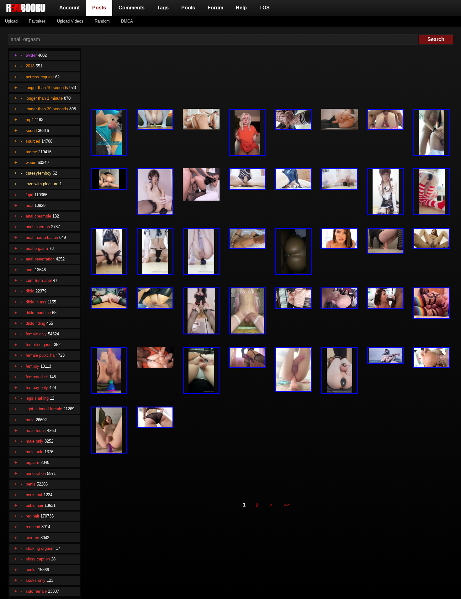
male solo (34, 451)
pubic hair (34, 505)
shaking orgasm (40, 548)
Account (69, 7)
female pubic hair (41, 355)
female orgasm (39, 344)
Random (102, 21)
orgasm (32, 462)
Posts (100, 7)
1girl (29, 194)
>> (286, 504)
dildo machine (38, 312)
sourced (33, 141)
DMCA (127, 21)
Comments (132, 7)
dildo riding (35, 323)
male (30, 420)
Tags (163, 7)
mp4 (30, 119)
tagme (31, 152)
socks (31, 569)
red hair (32, 516)
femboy (32, 366)
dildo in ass (36, 302)
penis (30, 484)
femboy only (37, 387)
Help (241, 7)
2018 (30, 66)
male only (34, 441)
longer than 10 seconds (47, 87)
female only (36, 334)
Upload (11, 21)
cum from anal (39, 280)
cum (30, 269)
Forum (215, 7)
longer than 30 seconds (47, 109)
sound (31, 130)
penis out (34, 494)
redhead (33, 526)
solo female (36, 591)
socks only (35, 580)
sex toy (32, 537)
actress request (40, 77)
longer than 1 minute (44, 98)
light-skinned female (44, 409)
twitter (31, 55)
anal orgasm (37, 248)
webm (31, 162)
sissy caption (38, 559)
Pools (188, 7)
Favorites (37, 21)
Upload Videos (70, 21)
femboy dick (37, 377)
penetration (36, 473)
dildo (30, 291)
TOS (264, 7)
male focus (36, 430)
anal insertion (38, 226)
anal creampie (38, 216)
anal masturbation (42, 237)
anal (29, 205)
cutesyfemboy (38, 173)
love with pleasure (42, 183)
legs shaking (37, 398)
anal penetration (40, 259)
